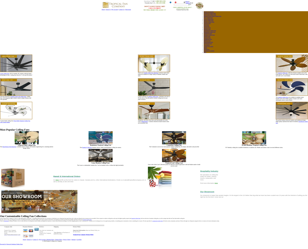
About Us (108, 9)
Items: (187, 1)
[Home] (115, 8)
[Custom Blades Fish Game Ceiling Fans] (16, 118)
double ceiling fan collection (151, 73)
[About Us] (39, 213)
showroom (6, 221)
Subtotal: (188, 3)
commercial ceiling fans (157, 221)
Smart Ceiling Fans (208, 20)
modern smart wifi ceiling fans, (18, 96)
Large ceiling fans (4, 73)
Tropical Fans (207, 23)
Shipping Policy (50, 239)
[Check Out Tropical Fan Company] (185, 3)
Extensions (206, 49)
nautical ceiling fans (283, 97)
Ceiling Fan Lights (208, 46)
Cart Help (79, 239)
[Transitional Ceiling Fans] (292, 118)
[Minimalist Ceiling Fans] (154, 118)
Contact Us (121, 9)
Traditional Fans (208, 33)
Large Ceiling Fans (208, 19)
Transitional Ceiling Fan (210, 30)
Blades (205, 48)
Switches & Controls (209, 50)
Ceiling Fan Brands (209, 12)
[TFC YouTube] (176, 3)
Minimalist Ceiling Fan (209, 32)
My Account (114, 9)
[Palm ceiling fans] (27, 144)
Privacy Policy (67, 239)
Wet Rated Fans (208, 43)
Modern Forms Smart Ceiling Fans (212, 16)
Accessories (207, 45)
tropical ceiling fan (282, 73)
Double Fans (207, 36)
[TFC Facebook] (170, 3)
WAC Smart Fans (208, 17)
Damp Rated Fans (208, 42)
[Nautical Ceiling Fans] (101, 132)
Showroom (128, 9)
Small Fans (206, 26)
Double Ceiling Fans (209, 22)
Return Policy (58, 239)
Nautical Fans (207, 27)
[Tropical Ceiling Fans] (292, 63)
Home (103, 9)
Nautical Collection (87, 147)
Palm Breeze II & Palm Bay (9, 146)
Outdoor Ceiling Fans (209, 35)
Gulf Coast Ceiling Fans (210, 14)
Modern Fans (207, 29)
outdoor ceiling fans (153, 96)
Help (205, 52)
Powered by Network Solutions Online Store (11, 244)
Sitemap (74, 239)
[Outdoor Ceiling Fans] (154, 87)
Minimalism (145, 121)
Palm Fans (206, 25)
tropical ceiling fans (87, 219)
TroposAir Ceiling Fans (210, 13)
